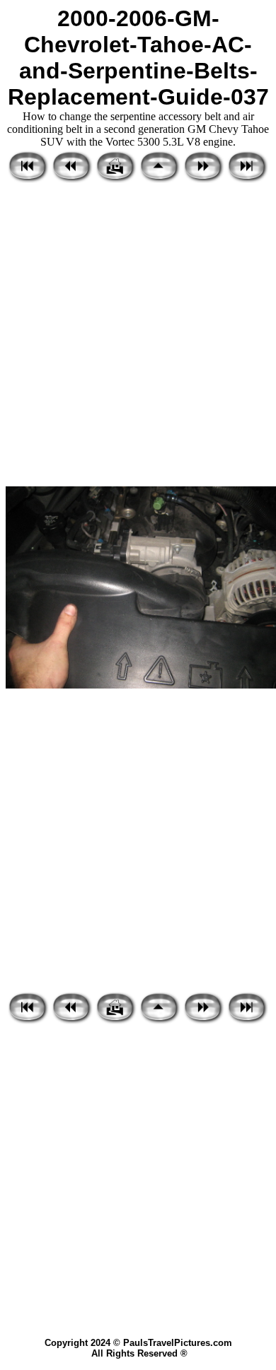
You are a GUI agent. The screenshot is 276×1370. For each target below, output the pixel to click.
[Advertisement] (138, 336)
